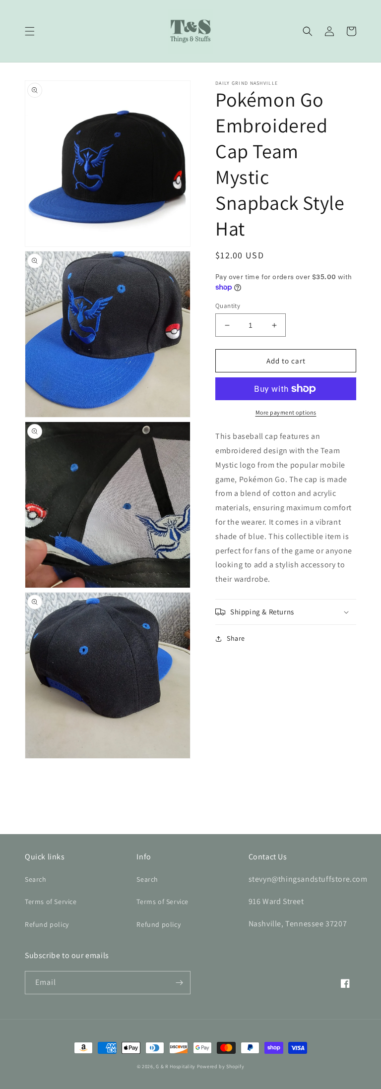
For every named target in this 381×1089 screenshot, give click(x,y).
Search (36, 879)
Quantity (227, 306)
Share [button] (236, 638)
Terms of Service (51, 901)
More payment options (286, 412)
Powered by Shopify (221, 1066)
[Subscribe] (179, 982)
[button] (30, 31)
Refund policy (47, 924)
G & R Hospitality (175, 1066)
